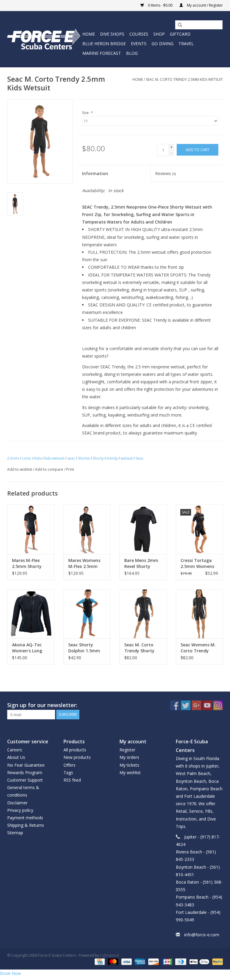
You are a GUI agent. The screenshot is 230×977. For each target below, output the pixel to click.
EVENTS (138, 43)
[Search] (178, 25)
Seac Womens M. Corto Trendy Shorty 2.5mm (198, 648)
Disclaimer (17, 803)
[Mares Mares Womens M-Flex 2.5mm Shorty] (87, 529)
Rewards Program (24, 772)
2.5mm (13, 458)
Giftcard (180, 34)
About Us (16, 757)
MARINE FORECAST (101, 53)
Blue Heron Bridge (104, 43)
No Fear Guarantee (26, 765)
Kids (37, 458)
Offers (69, 765)
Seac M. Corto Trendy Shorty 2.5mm (139, 648)
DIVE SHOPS (112, 34)
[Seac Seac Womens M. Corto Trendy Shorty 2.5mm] (199, 614)
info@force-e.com (201, 935)
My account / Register (204, 5)
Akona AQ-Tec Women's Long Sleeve (27, 648)
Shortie (84, 458)
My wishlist (130, 772)
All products (74, 750)
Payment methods (25, 818)
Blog (132, 53)
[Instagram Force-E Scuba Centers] (218, 705)
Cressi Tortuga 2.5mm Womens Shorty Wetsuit (197, 563)
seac (71, 458)
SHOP (159, 34)
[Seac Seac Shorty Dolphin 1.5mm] (87, 614)
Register (127, 750)
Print (70, 469)
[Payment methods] (99, 961)
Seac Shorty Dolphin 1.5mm (84, 648)
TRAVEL (186, 43)
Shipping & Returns (25, 825)
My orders (129, 757)
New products (77, 757)
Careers (14, 750)
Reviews (165, 173)
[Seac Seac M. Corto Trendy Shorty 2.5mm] (143, 614)
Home (88, 34)
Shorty (98, 458)
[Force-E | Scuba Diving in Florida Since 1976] (44, 39)
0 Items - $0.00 (160, 5)
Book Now (10, 973)
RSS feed (72, 780)
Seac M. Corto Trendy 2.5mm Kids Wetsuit (184, 79)
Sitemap (15, 832)
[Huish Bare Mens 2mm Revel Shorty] (143, 529)
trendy (112, 458)
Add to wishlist (19, 469)
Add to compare (49, 469)
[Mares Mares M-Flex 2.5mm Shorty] (31, 529)
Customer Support (25, 780)
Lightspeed (109, 955)
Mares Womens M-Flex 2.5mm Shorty (84, 563)
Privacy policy (20, 810)
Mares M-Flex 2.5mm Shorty (27, 563)
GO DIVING (162, 43)
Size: (87, 112)
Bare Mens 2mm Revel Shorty (141, 563)
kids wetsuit (54, 458)
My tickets (129, 765)
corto (26, 458)
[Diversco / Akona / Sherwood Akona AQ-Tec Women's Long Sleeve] (31, 614)
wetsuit (127, 458)
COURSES (138, 34)
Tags (68, 772)
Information (95, 173)
